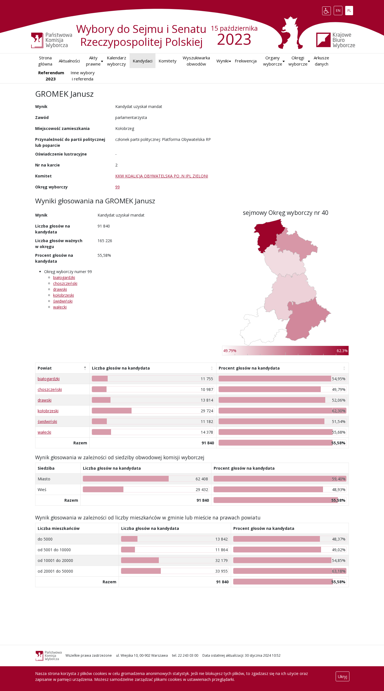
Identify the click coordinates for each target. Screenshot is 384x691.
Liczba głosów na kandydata (121, 368)
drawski (60, 289)
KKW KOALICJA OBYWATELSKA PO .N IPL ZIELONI (161, 176)
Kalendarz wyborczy (116, 61)
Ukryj (342, 676)
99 (117, 187)
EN (339, 9)
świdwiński (63, 301)
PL (350, 9)
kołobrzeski (63, 295)
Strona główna (45, 61)
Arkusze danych (321, 61)
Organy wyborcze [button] (272, 61)
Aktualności (69, 61)
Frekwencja (246, 61)
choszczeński (65, 283)
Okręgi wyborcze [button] (298, 61)
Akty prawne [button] (93, 61)
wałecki (60, 307)
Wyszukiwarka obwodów (196, 61)
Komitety (168, 61)
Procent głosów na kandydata (249, 368)
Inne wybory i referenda (83, 76)
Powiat (45, 368)
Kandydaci (142, 61)
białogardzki (64, 277)
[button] (222, 60)
